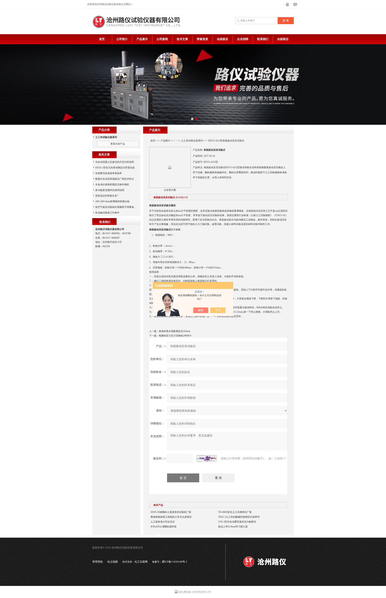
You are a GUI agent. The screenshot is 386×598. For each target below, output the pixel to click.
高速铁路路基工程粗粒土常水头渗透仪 (171, 517)
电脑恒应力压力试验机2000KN (175, 335)
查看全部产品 (117, 143)
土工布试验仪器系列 (192, 140)
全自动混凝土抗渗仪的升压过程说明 (114, 162)
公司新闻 (162, 39)
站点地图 (112, 561)
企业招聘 (242, 39)
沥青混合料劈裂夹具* (106, 195)
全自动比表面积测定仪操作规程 (112, 184)
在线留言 (222, 39)
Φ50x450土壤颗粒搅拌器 (164, 526)
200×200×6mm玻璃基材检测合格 (112, 201)
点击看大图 (170, 190)
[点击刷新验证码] (207, 458)
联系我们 (262, 39)
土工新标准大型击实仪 (163, 521)
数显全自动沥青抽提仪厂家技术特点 (114, 178)
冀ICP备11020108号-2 (174, 561)
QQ (286, 4)
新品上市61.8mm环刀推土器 (233, 526)
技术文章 (182, 39)
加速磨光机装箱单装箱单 (108, 173)
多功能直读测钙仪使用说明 (109, 190)
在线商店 (282, 39)
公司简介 (122, 39)
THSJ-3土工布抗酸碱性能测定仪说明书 (239, 517)
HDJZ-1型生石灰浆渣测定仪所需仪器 (115, 167)
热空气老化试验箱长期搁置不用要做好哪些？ (119, 207)
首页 (102, 39)
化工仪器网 (141, 561)
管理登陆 (97, 561)
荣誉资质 (202, 39)
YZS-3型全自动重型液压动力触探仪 (237, 521)
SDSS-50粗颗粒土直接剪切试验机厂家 (171, 512)
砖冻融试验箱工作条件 (107, 212)
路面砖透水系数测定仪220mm (174, 331)
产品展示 (142, 39)
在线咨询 (295, 4)
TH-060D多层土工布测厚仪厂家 (235, 512)
